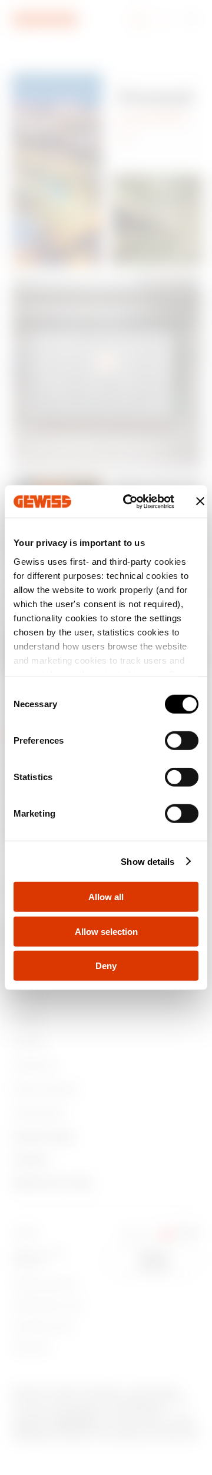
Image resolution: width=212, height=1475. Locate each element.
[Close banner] (200, 501)
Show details (147, 861)
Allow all (106, 897)
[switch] (181, 740)
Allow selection (106, 931)
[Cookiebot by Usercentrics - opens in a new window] (129, 501)
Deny (106, 966)
